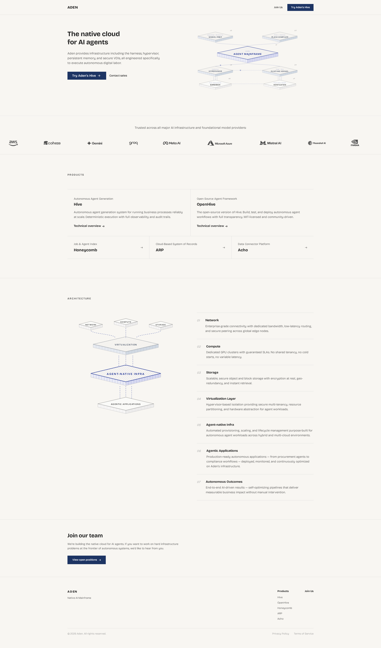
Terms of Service (304, 633)
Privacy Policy (280, 633)
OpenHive (283, 602)
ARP (279, 613)
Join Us (278, 7)
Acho (280, 618)
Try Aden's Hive (300, 7)
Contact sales (118, 75)
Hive (280, 597)
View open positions (86, 560)
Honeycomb (284, 608)
